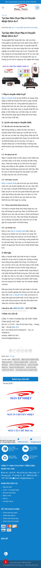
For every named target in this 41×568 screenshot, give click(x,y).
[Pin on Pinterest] (26, 351)
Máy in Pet (16, 359)
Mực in (5, 498)
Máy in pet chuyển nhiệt (30, 359)
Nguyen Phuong (31, 28)
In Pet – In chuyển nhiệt (11, 490)
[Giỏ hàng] (37, 7)
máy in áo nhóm (8, 370)
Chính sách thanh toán (10, 518)
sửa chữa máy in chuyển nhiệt (26, 370)
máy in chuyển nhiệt (17, 231)
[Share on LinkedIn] (30, 351)
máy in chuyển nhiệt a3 (18, 365)
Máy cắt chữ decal (9, 493)
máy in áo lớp (31, 367)
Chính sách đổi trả (9, 515)
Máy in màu (7, 495)
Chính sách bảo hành (10, 513)
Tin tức (4, 15)
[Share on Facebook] (14, 351)
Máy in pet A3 (7, 362)
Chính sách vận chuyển (11, 521)
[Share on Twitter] (18, 351)
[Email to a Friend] (22, 351)
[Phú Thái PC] (20, 7)
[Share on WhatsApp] (10, 351)
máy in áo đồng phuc (16, 367)
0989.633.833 (23, 442)
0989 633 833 (18, 308)
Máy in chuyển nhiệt (9, 98)
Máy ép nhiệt (7, 487)
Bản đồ (15, 327)
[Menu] (3, 7)
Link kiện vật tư (8, 501)
